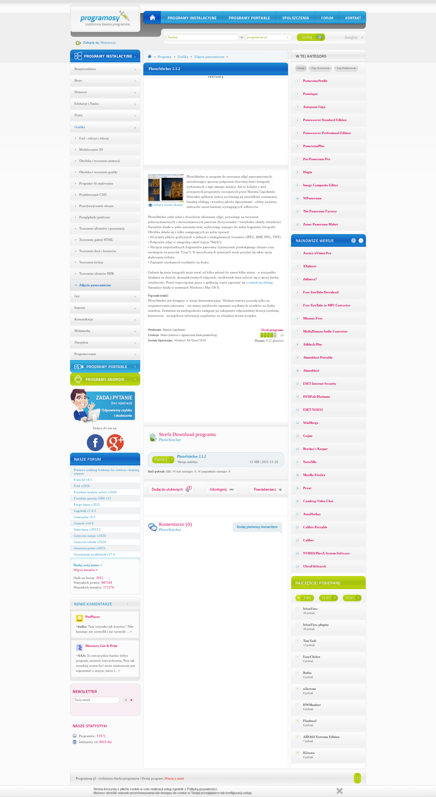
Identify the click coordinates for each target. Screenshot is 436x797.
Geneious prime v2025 (89, 548)
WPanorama (312, 198)
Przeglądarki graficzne (94, 217)
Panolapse (310, 94)
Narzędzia (81, 342)
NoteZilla (309, 462)
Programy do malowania (96, 183)
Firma (78, 115)
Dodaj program (152, 778)
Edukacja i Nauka (86, 103)
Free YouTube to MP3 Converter (326, 305)
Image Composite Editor (320, 185)
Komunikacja (83, 319)
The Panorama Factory (320, 211)
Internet (79, 307)
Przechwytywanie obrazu (96, 206)
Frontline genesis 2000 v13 (92, 498)
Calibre (308, 540)
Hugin (307, 172)
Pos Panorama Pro (316, 159)
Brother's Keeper (315, 449)
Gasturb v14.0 (83, 523)
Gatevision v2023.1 (87, 529)
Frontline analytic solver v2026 (95, 492)
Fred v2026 (82, 486)
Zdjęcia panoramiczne (95, 285)
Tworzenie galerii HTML (96, 239)
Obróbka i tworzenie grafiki (98, 172)
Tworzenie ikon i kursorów (97, 251)
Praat (307, 488)
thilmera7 (310, 279)
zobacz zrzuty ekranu (168, 204)
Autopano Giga (314, 107)
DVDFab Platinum (316, 396)
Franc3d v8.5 (83, 479)
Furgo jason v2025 (87, 504)
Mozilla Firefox (314, 475)
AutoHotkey (312, 514)
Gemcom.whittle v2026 (90, 542)
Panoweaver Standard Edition (324, 120)
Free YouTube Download (320, 292)
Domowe (80, 92)
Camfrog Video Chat (318, 501)
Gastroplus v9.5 (85, 517)
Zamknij (340, 791)
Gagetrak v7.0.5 (85, 511)
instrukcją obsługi (261, 282)
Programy (164, 56)
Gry (77, 296)
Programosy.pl (86, 778)
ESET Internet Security (319, 383)
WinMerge (310, 422)
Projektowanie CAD (92, 194)
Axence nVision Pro (317, 253)
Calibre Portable (315, 527)
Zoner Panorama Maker (320, 224)
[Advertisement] (215, 119)
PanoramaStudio (315, 80)
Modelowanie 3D (91, 149)
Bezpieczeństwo (85, 69)
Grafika (79, 127)
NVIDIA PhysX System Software (326, 553)
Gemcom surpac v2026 (90, 535)
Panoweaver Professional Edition (327, 133)
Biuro (78, 80)
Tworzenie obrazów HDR (96, 273)
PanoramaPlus (313, 146)
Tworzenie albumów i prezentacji (102, 228)
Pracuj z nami (174, 778)
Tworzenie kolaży (91, 262)
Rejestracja (108, 42)
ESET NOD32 (313, 409)
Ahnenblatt (311, 370)
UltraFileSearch (314, 566)
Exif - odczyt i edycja (94, 138)
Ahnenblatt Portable (317, 357)
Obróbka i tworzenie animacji (99, 161)
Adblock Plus (312, 344)
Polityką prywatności (202, 789)
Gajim (307, 436)
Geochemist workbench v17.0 (94, 554)
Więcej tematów (84, 570)
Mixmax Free (312, 318)
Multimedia (82, 331)
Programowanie (85, 354)
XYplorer (309, 266)
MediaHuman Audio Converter (325, 331)
